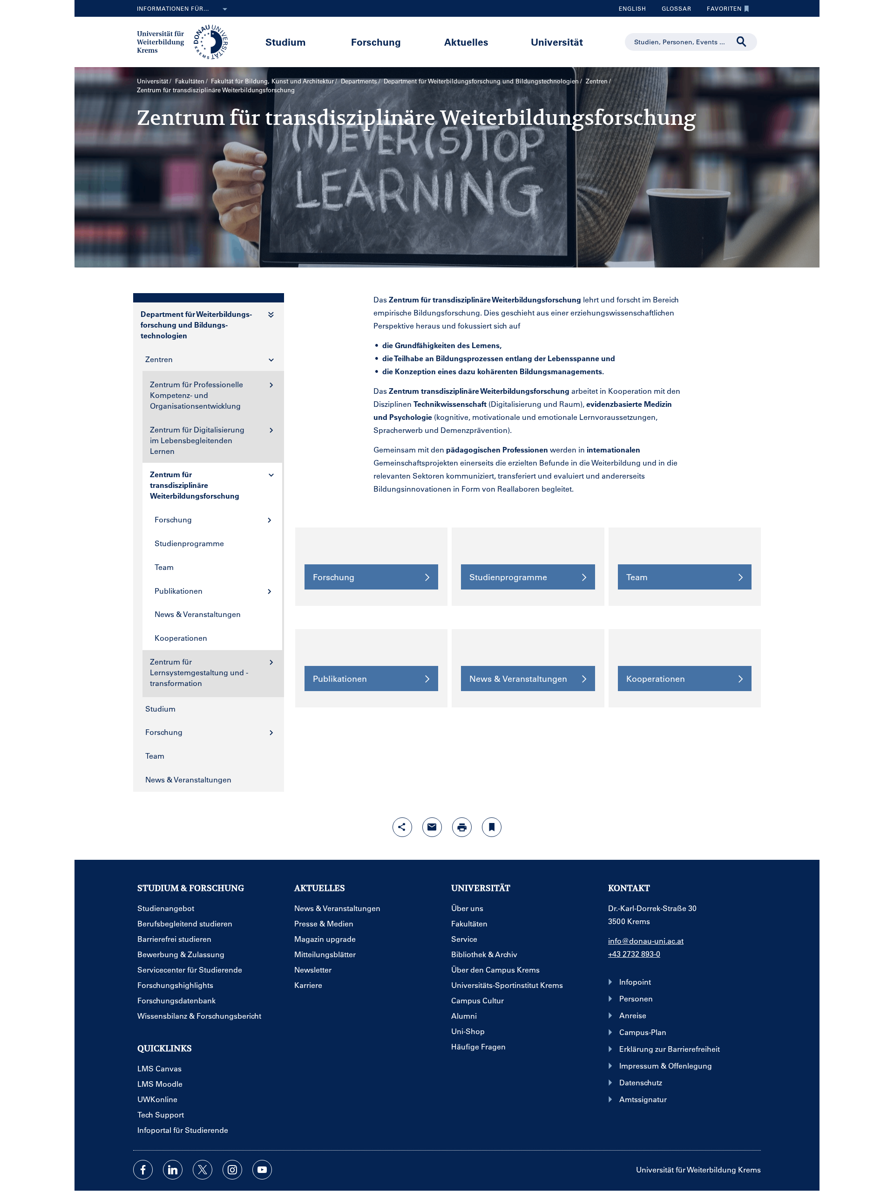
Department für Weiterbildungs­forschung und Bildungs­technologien (481, 81)
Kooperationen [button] (655, 678)
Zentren (597, 81)
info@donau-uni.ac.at (646, 941)
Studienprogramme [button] (508, 577)
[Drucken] (462, 827)
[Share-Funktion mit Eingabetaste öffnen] (402, 827)
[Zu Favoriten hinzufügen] (491, 827)
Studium (285, 41)
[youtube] (262, 1169)
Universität (557, 41)
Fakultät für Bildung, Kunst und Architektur (272, 81)
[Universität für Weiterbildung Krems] (187, 41)
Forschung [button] (333, 577)
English (632, 8)
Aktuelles (466, 41)
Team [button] (637, 577)
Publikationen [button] (340, 678)
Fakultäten (189, 81)
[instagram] (232, 1169)
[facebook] (143, 1169)
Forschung (376, 41)
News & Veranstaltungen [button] (518, 678)
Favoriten (721, 11)
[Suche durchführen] (741, 42)
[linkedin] (173, 1169)
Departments (359, 81)
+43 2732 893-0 (634, 954)
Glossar (673, 11)
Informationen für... (173, 8)
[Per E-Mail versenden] (432, 827)
